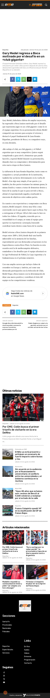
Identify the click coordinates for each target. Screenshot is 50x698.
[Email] (29, 79)
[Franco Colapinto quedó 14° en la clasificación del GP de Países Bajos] (7, 510)
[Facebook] (12, 79)
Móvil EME (18, 488)
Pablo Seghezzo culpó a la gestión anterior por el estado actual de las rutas (38, 325)
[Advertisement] (25, 28)
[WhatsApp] (23, 79)
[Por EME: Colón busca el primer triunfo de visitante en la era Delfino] (23, 407)
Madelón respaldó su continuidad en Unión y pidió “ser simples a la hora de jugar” (12, 585)
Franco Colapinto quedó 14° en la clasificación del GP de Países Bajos (28, 510)
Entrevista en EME (21, 449)
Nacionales (18, 466)
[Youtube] (4, 682)
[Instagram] (4, 676)
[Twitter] (18, 79)
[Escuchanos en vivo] (35, 5)
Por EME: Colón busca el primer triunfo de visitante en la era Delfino (20, 429)
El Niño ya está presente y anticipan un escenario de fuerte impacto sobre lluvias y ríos (28, 455)
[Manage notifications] (5, 693)
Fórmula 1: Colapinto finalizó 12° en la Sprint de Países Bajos (36, 584)
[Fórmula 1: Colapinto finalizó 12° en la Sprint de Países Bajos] (37, 572)
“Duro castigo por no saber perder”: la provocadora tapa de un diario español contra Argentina (36, 551)
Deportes (5, 50)
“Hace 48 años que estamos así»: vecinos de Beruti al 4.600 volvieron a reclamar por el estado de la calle (28, 494)
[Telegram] (34, 79)
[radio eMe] (9, 5)
